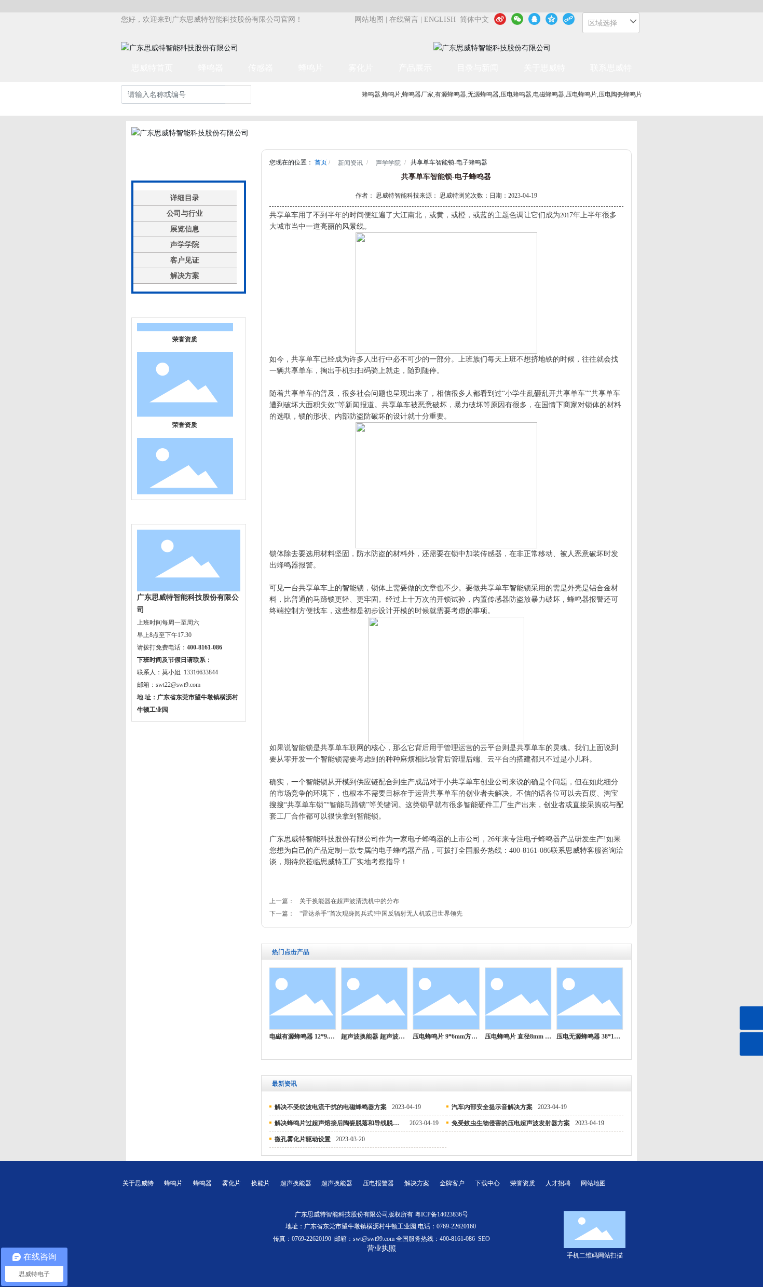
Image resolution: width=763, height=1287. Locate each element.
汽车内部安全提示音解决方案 (492, 1107)
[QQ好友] (534, 18)
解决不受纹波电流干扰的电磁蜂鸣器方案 (331, 1107)
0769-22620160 (457, 1226)
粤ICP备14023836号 (441, 1214)
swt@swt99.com (373, 1238)
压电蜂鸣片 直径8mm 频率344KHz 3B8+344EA (548, 1036)
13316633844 (201, 672)
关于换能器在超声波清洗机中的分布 (349, 901)
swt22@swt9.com (178, 684)
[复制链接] (569, 18)
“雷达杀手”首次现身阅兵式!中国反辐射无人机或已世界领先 (380, 913)
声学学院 (388, 163)
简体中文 (474, 19)
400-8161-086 (457, 1238)
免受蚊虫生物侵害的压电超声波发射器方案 (511, 1123)
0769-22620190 (311, 1238)
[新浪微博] (500, 18)
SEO (484, 1238)
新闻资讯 (350, 163)
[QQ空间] (551, 18)
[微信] (517, 18)
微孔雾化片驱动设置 (303, 1139)
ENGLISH (440, 19)
